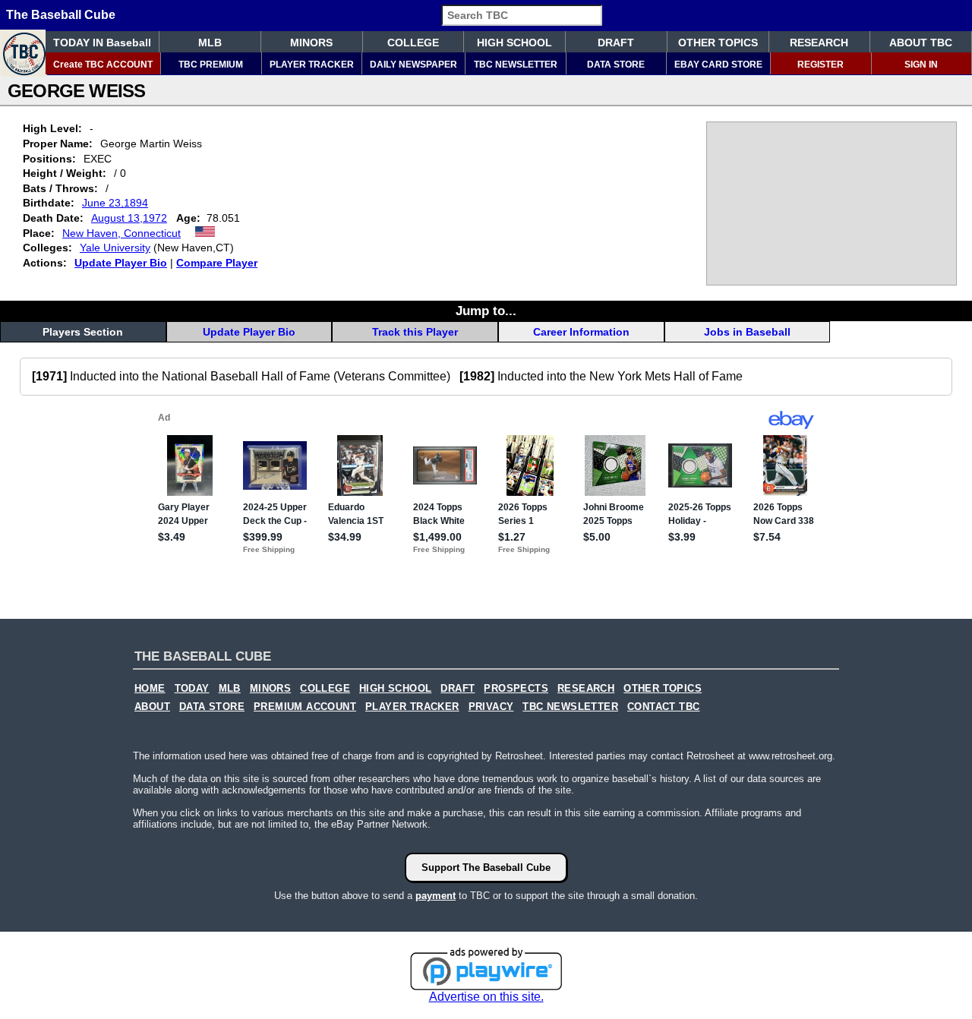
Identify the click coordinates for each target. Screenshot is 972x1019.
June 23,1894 (115, 203)
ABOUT (152, 707)
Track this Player (415, 332)
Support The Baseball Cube (486, 867)
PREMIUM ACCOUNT (305, 707)
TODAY (192, 688)
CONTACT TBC (663, 707)
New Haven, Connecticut (121, 233)
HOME (150, 688)
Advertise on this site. (486, 996)
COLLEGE (413, 42)
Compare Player (216, 263)
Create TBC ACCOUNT (103, 64)
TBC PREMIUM (210, 64)
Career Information (581, 332)
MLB (210, 42)
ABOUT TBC (920, 42)
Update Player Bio (120, 263)
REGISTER (820, 64)
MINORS (311, 42)
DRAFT (616, 42)
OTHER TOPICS (718, 42)
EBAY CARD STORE (718, 64)
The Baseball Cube (60, 14)
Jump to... (486, 310)
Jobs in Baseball (747, 332)
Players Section (83, 332)
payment (435, 895)
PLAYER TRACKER (312, 64)
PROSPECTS (516, 688)
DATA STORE (616, 64)
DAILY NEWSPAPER (413, 64)
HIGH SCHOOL (514, 42)
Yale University (115, 247)
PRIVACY (491, 707)
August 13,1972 (129, 218)
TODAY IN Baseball (102, 42)
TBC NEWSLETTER (515, 64)
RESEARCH (819, 42)
